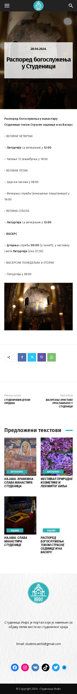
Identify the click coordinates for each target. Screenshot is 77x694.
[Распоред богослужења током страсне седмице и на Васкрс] (57, 515)
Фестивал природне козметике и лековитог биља (57, 482)
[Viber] (41, 357)
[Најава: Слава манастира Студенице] (20, 515)
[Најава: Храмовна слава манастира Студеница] (20, 457)
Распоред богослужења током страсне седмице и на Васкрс (52, 545)
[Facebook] (22, 357)
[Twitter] (32, 357)
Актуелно (17, 471)
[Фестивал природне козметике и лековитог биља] (57, 457)
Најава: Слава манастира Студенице (15, 541)
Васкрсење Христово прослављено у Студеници (59, 403)
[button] (7, 5)
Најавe (15, 530)
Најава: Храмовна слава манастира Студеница (18, 482)
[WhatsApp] (51, 357)
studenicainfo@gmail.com (43, 644)
